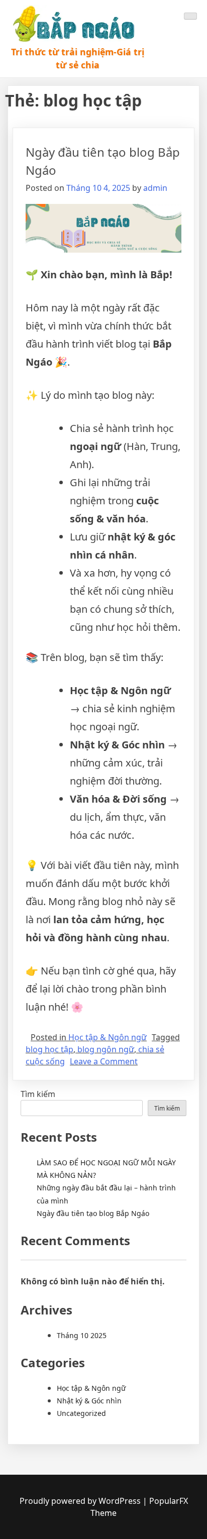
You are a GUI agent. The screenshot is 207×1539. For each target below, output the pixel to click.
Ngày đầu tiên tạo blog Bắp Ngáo (93, 1213)
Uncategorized (81, 1413)
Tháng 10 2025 (82, 1335)
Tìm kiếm (38, 1094)
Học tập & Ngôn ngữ (107, 1037)
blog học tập (49, 1049)
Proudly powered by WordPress (80, 1500)
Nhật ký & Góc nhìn (89, 1400)
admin (155, 187)
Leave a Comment (104, 1061)
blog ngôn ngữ (105, 1049)
